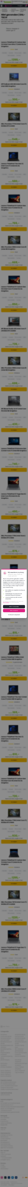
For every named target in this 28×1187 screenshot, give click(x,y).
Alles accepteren (14, 610)
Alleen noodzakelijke (14, 606)
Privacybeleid (6, 602)
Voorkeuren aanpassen (14, 614)
